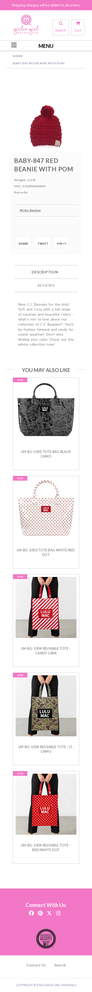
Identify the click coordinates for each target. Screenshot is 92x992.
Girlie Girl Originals (60, 985)
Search (60, 965)
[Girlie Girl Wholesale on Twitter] (49, 911)
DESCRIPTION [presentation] (45, 272)
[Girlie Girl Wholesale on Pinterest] (40, 911)
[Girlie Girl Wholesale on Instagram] (58, 911)
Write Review (30, 210)
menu (46, 46)
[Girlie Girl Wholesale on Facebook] (31, 911)
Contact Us (36, 965)
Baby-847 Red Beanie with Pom (39, 63)
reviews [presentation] (46, 285)
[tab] (46, 272)
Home (18, 56)
